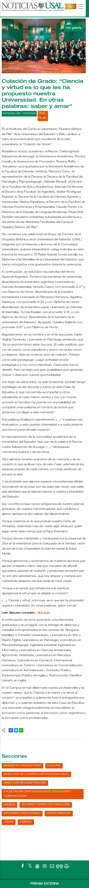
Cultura (54, 765)
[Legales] (67, 867)
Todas (8, 822)
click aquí (43, 613)
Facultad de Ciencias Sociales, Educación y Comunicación (37, 794)
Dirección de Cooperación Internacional (36, 774)
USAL (42, 113)
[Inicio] (38, 8)
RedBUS (9, 804)
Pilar (42, 118)
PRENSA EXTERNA (44, 883)
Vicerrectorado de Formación (46, 804)
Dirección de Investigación (25, 783)
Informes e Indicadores (22, 813)
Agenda (26, 822)
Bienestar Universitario (22, 765)
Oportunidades (59, 813)
